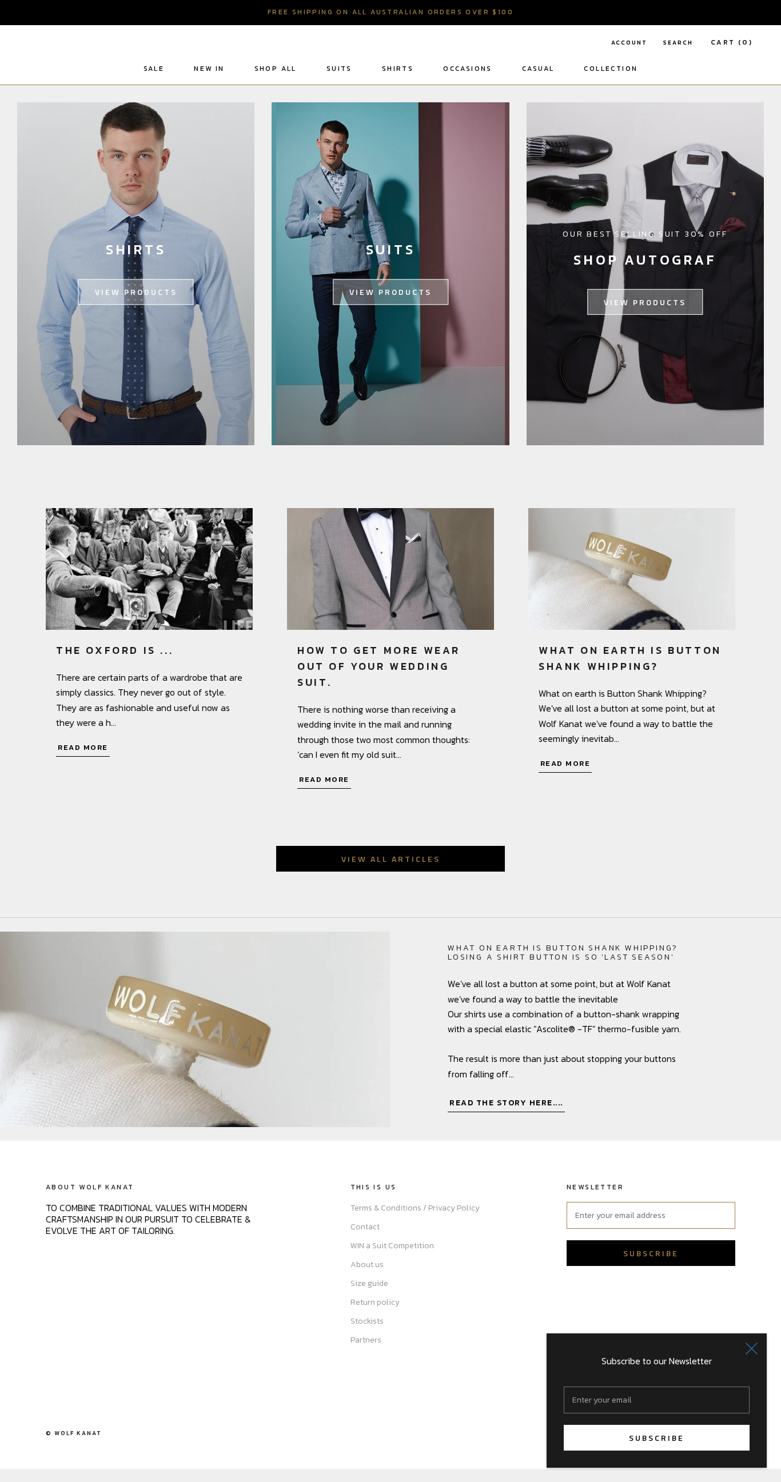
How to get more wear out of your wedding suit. (378, 666)
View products (136, 292)
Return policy (375, 1302)
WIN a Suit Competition (392, 1246)
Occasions (467, 68)
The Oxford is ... (114, 650)
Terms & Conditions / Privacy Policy (415, 1208)
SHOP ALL (275, 68)
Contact (365, 1227)
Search (678, 42)
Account (629, 42)
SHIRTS (397, 68)
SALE (154, 68)
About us (367, 1265)
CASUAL (538, 68)
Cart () (731, 42)
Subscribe (656, 1438)
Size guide (369, 1283)
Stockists (367, 1321)
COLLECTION (610, 68)
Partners (365, 1340)
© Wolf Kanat (74, 1433)
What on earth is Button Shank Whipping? (630, 658)
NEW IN (209, 68)
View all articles (390, 859)
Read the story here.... (506, 1103)
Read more (83, 747)
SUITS (339, 68)
